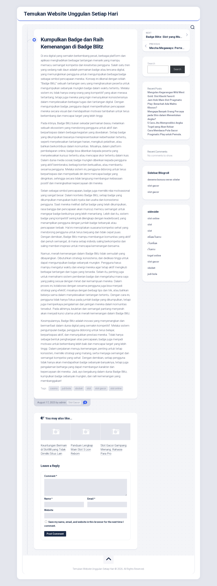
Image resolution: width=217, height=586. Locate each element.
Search (151, 63)
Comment (50, 476)
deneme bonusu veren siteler (163, 179)
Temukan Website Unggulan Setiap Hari (71, 14)
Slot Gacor (74, 402)
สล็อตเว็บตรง (154, 237)
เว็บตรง (151, 249)
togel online (154, 255)
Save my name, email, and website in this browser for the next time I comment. (84, 524)
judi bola (66, 388)
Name (48, 498)
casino (54, 388)
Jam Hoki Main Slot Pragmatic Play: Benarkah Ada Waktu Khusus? (164, 104)
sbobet (79, 388)
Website (48, 510)
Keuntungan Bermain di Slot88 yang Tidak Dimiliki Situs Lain (54, 449)
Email (91, 498)
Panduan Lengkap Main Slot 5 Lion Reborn (82, 449)
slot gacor (100, 388)
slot (89, 388)
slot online (115, 388)
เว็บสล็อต (152, 243)
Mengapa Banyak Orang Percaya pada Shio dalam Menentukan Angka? (165, 115)
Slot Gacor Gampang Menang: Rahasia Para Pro (113, 449)
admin (62, 402)
